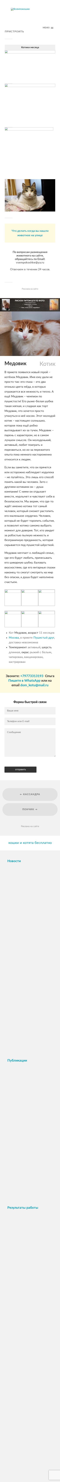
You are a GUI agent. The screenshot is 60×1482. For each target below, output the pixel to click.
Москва (14, 637)
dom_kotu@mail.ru (34, 685)
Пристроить (14, 31)
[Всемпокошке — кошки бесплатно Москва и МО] (30, 16)
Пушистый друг (43, 637)
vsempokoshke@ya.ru (30, 262)
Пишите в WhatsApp (24, 680)
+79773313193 (31, 676)
